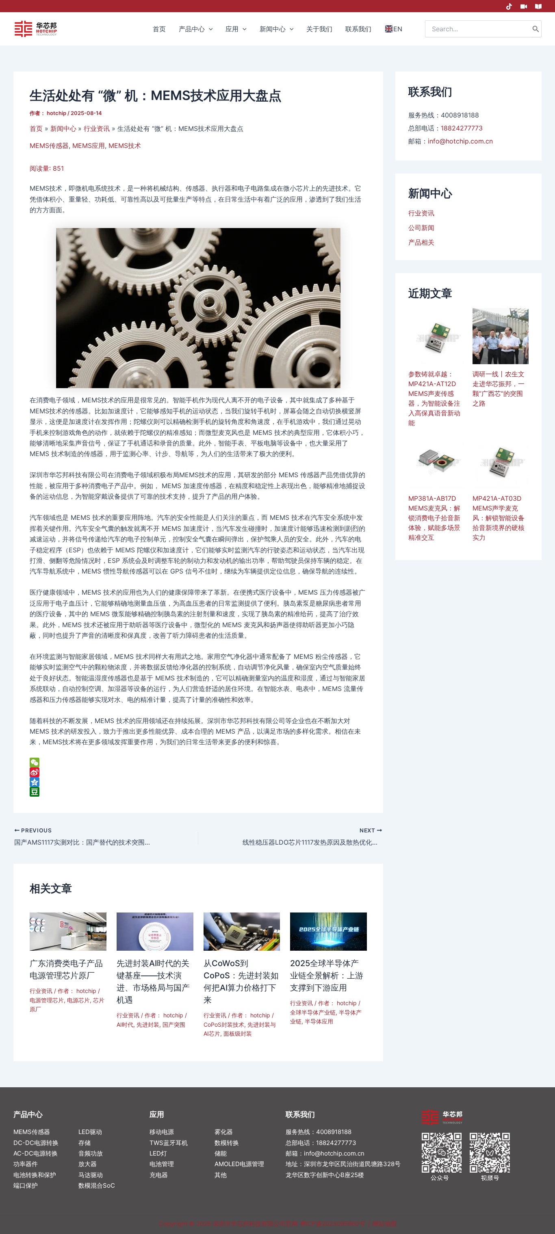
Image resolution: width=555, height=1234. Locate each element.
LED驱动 (90, 1132)
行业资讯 (41, 990)
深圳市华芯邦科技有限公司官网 (255, 1223)
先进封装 (148, 1024)
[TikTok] (509, 6)
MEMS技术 (124, 145)
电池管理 (162, 1164)
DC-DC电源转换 (36, 1143)
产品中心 (28, 1114)
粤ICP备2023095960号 (332, 1223)
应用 (157, 1114)
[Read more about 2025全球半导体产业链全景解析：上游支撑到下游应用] (328, 931)
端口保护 (25, 1185)
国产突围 (174, 1024)
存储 (84, 1143)
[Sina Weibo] (198, 772)
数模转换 (227, 1143)
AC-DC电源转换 (35, 1153)
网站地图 (384, 1223)
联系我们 (300, 1114)
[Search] (536, 29)
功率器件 (25, 1164)
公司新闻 (421, 228)
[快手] (523, 6)
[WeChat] (198, 762)
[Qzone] (198, 782)
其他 (221, 1175)
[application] (209, 29)
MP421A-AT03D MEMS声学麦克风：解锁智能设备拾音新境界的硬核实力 (499, 517)
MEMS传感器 (49, 145)
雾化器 (224, 1132)
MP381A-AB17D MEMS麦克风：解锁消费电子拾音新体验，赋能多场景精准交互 (434, 517)
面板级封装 (237, 1033)
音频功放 (90, 1153)
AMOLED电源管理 (239, 1164)
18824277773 (462, 128)
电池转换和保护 (34, 1175)
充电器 (159, 1175)
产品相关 (421, 242)
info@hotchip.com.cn (460, 141)
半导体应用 (319, 1021)
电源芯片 (78, 1000)
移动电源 (162, 1132)
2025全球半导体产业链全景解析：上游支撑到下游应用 (326, 975)
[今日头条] (538, 6)
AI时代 (125, 1024)
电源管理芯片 (47, 1000)
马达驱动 (90, 1175)
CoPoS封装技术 (224, 1024)
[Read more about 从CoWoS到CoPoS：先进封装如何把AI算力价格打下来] (242, 931)
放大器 (87, 1164)
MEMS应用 (88, 145)
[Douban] (198, 792)
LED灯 (158, 1153)
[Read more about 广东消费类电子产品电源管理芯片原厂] (68, 931)
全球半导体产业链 (313, 1012)
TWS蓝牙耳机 (169, 1143)
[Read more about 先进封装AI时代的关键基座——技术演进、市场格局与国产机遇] (155, 931)
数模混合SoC (96, 1185)
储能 (221, 1153)
